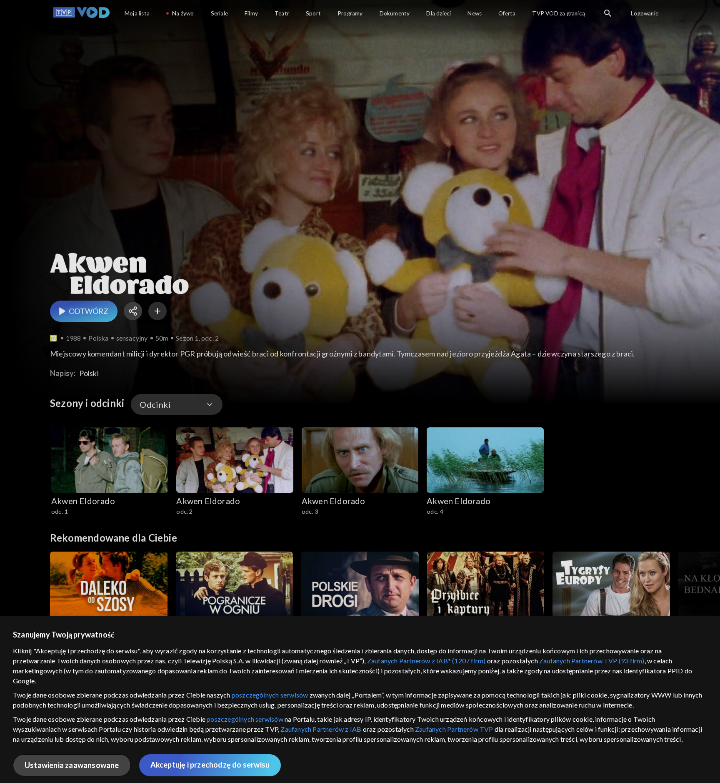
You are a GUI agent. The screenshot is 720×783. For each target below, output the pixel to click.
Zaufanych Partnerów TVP (454, 729)
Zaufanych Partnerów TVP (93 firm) (592, 661)
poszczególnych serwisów (270, 695)
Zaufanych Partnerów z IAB (320, 729)
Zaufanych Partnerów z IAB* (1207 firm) (426, 661)
